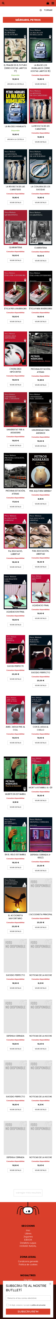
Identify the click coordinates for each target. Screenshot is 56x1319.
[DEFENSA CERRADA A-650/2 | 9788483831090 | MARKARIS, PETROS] (40, 834)
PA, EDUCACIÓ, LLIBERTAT (15, 552)
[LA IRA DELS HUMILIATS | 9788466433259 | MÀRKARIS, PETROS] (15, 106)
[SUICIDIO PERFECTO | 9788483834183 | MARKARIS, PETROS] (40, 652)
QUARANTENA (15, 247)
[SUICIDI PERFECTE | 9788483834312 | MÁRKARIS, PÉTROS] (15, 649)
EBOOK (28, 1240)
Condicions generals (28, 1261)
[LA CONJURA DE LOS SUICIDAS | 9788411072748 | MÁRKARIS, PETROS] (40, 166)
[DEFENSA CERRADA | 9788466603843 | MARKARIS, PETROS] (15, 1016)
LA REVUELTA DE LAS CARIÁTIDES (15, 188)
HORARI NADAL (28, 1246)
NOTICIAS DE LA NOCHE (40, 975)
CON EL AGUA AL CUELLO (41, 728)
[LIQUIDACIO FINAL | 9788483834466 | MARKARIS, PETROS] (40, 588)
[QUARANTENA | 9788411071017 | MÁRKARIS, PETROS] (15, 227)
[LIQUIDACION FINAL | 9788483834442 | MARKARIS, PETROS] (15, 591)
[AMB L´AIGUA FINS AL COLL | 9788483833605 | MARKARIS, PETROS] (15, 710)
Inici (28, 1230)
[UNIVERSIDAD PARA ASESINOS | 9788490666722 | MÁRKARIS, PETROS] (40, 409)
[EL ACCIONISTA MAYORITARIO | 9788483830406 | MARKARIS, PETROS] (15, 895)
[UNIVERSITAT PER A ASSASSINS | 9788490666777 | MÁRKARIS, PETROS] (15, 409)
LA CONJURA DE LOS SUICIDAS (40, 188)
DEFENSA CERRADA (15, 1035)
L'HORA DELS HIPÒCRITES (15, 370)
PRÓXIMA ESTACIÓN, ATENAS (40, 370)
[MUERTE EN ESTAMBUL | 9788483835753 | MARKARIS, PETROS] (15, 774)
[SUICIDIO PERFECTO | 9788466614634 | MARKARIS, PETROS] (15, 956)
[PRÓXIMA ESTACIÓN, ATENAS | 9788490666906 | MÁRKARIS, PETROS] (40, 348)
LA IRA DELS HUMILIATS (15, 126)
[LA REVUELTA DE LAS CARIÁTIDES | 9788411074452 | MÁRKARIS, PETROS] (15, 166)
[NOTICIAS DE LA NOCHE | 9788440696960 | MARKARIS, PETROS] (40, 1016)
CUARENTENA (40, 247)
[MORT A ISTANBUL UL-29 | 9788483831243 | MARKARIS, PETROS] (40, 771)
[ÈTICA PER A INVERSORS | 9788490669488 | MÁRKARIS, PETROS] (15, 288)
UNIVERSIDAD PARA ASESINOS (40, 431)
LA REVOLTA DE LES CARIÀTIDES (41, 127)
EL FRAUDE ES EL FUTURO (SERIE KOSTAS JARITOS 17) (15, 68)
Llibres (28, 1233)
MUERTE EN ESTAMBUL (15, 794)
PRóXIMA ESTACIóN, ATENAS (15, 492)
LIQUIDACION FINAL (15, 611)
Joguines (28, 1236)
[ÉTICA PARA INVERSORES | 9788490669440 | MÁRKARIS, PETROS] (40, 288)
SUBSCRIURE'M (28, 1311)
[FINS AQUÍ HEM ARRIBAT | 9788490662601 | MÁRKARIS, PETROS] (40, 470)
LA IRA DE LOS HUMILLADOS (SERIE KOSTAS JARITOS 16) (41, 68)
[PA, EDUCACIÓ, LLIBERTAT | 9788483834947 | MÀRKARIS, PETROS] (15, 531)
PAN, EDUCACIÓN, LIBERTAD (40, 552)
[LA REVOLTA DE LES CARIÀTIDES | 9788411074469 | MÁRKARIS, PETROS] (40, 106)
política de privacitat (38, 1305)
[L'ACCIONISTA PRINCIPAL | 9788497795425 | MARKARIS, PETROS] (40, 895)
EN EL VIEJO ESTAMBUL (15, 854)
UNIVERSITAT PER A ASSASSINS (15, 431)
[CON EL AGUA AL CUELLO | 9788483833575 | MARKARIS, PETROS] (40, 710)
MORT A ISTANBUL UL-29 (40, 787)
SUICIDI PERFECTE (15, 666)
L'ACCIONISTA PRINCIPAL (40, 914)
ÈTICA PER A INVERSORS (15, 308)
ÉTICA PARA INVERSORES (40, 308)
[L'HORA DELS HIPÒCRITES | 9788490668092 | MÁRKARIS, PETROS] (15, 348)
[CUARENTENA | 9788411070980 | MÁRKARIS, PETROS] (40, 227)
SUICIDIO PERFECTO (40, 672)
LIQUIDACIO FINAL (40, 605)
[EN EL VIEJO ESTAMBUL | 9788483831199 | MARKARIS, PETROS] (15, 834)
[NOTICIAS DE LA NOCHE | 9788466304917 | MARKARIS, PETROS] (40, 956)
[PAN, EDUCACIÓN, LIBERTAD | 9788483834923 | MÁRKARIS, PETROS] (40, 531)
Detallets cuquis (28, 1243)
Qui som (28, 1280)
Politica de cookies (28, 1264)
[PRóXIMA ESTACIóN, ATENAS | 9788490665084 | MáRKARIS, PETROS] (15, 470)
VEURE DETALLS (40, 84)
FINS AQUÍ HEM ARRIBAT (40, 490)
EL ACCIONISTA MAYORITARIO (15, 917)
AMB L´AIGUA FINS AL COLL (15, 728)
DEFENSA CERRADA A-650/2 (40, 856)
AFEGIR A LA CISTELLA (15, 84)
